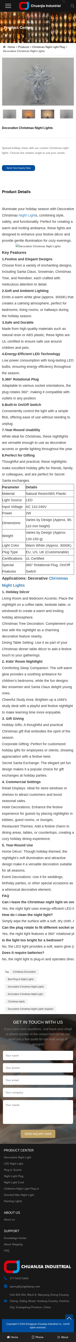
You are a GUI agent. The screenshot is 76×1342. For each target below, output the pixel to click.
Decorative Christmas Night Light (25, 994)
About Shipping (13, 1244)
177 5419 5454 (19, 1278)
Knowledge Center (15, 1238)
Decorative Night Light (17, 1157)
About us (9, 1219)
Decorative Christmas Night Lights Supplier (30, 1009)
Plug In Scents (13, 1169)
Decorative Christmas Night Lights (26, 986)
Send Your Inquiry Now (18, 168)
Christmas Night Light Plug (48, 46)
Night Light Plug (13, 1176)
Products (23, 46)
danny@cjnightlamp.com (25, 1286)
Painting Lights (13, 1201)
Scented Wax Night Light (19, 1194)
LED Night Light (13, 1163)
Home (11, 46)
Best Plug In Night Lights (21, 979)
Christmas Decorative (24, 971)
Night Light (27, 215)
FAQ (6, 1250)
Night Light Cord (14, 1182)
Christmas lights (16, 1001)
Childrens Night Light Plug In (21, 1188)
